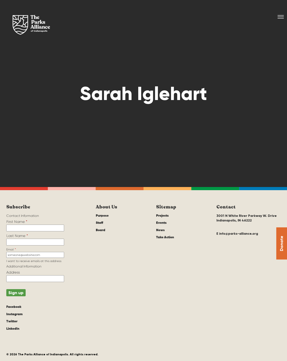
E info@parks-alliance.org (237, 234)
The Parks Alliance (31, 25)
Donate (281, 243)
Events (161, 223)
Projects (162, 215)
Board (100, 230)
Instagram (14, 314)
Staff (99, 223)
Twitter (11, 321)
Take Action (165, 237)
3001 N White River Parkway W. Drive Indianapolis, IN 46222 (246, 218)
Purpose (102, 215)
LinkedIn (12, 329)
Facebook (13, 307)
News (160, 230)
